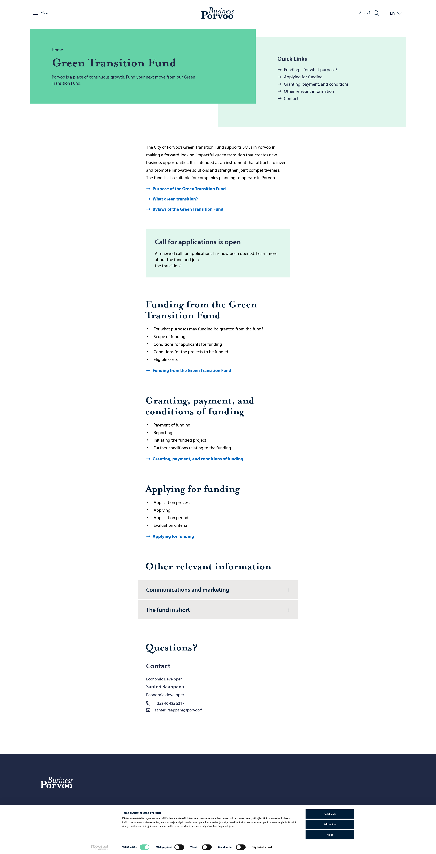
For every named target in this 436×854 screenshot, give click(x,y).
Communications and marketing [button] (187, 589)
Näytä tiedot (259, 847)
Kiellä (330, 834)
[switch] (179, 847)
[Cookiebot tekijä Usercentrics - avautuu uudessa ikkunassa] (100, 847)
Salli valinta (330, 824)
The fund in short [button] (168, 609)
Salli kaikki (330, 814)
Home (57, 49)
